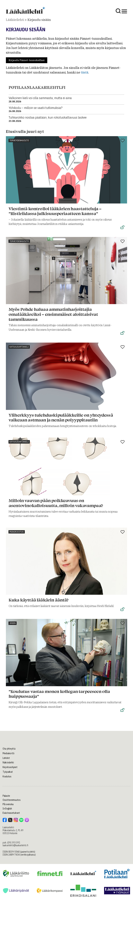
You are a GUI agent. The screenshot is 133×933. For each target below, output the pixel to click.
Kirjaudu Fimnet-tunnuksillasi (27, 60)
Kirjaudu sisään (39, 20)
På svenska (8, 804)
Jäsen (13, 623)
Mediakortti (8, 753)
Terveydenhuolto (19, 140)
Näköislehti (8, 762)
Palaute (6, 795)
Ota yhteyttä (9, 748)
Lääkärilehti (15, 20)
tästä (84, 72)
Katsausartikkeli (19, 346)
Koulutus (7, 776)
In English (7, 808)
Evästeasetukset (11, 812)
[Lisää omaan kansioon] (123, 141)
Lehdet (6, 758)
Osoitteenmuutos (12, 799)
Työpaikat (8, 771)
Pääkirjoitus (17, 531)
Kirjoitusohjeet (10, 767)
